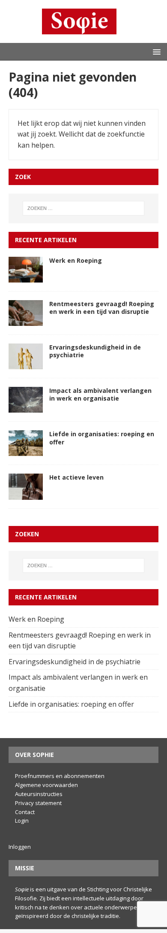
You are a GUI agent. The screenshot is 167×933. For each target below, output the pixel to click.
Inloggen (20, 847)
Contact (25, 812)
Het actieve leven (77, 477)
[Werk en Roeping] (26, 276)
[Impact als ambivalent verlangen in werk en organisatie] (26, 407)
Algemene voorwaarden (46, 785)
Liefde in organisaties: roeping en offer (101, 438)
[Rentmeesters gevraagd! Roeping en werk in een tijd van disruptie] (26, 320)
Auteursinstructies (39, 794)
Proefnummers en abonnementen (59, 776)
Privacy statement (38, 803)
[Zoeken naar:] (83, 208)
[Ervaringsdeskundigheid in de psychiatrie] (26, 363)
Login (22, 820)
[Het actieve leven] (26, 493)
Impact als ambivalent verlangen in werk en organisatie (100, 394)
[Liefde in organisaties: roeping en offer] (26, 450)
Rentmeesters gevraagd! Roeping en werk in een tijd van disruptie (101, 308)
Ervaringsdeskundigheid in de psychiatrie (95, 351)
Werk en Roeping (76, 260)
